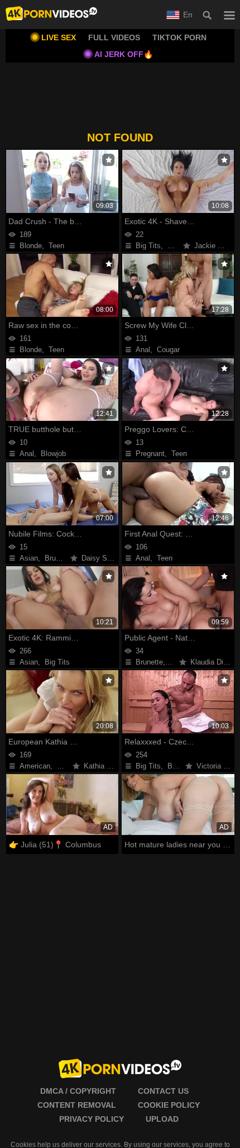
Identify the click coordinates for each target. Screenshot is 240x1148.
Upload (162, 1119)
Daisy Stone (101, 558)
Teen (56, 245)
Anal (143, 349)
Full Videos (114, 37)
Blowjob (53, 453)
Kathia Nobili (104, 766)
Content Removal (76, 1105)
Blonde (31, 245)
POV (175, 245)
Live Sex (58, 37)
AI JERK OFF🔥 (123, 54)
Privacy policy (91, 1119)
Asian (29, 558)
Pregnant (150, 453)
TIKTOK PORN (179, 37)
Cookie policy (169, 1105)
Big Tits (148, 245)
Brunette (58, 558)
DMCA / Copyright (78, 1091)
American (35, 766)
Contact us (163, 1091)
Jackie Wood (215, 245)
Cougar (168, 349)
